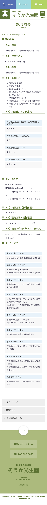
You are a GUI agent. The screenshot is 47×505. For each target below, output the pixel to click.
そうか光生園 (25, 15)
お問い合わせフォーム (23, 444)
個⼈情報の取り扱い (14, 418)
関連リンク (11, 410)
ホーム (6, 35)
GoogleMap (23, 484)
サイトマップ (11, 402)
